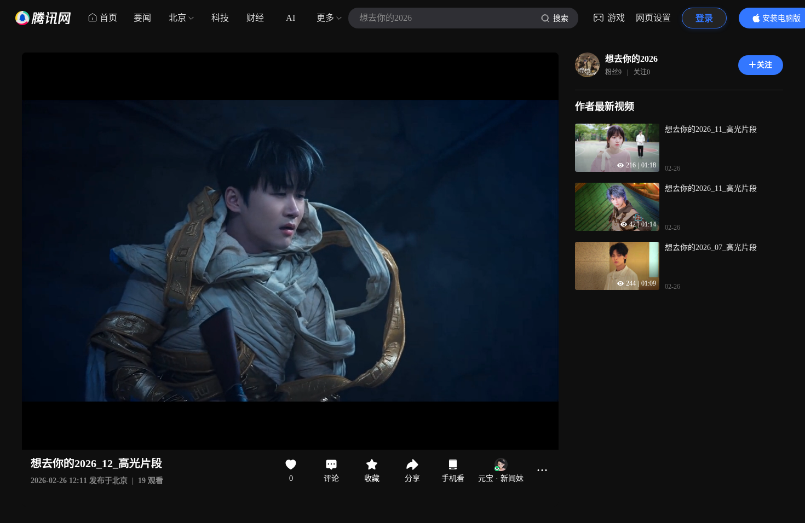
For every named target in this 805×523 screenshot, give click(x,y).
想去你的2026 (631, 58)
